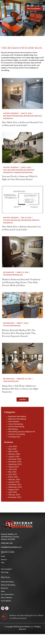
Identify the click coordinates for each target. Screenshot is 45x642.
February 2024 (14, 495)
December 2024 (14, 484)
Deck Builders (9, 170)
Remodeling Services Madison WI (21, 432)
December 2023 (14, 497)
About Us (4, 559)
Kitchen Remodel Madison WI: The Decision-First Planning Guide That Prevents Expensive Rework (19, 333)
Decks (3, 591)
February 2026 (14, 454)
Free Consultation (6, 569)
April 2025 (12, 474)
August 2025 (13, 467)
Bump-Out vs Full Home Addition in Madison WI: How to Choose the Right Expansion (20, 388)
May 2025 (12, 472)
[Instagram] (6, 608)
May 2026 (12, 449)
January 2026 (13, 457)
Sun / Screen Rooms (7, 594)
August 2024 (13, 490)
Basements (4, 588)
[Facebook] (2, 608)
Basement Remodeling (17, 416)
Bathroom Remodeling (13, 116)
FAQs (2, 563)
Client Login (4, 572)
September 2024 (15, 487)
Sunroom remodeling (23, 172)
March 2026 (13, 451)
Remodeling (13, 429)
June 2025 (12, 469)
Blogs (2, 566)
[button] (23, 399)
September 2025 (15, 464)
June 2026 (12, 446)
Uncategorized (14, 437)
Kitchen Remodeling (12, 220)
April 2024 (12, 492)
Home (19, 21)
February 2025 (14, 479)
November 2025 (14, 462)
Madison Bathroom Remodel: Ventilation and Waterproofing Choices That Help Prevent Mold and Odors (21, 282)
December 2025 (14, 459)
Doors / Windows (6, 598)
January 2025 (13, 482)
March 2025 (13, 477)
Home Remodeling (11, 381)
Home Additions (6, 601)
